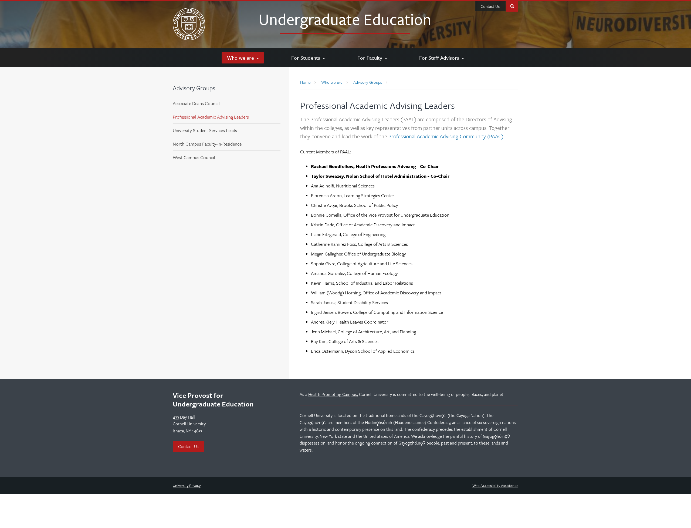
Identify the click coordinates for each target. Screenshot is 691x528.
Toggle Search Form (512, 6)
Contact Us (490, 6)
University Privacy (187, 485)
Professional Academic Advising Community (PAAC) (445, 136)
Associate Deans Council (196, 103)
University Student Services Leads (205, 130)
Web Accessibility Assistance (495, 485)
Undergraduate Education (345, 19)
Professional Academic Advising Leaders (211, 116)
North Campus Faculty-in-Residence (207, 143)
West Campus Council (194, 157)
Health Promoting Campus (332, 394)
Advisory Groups (194, 87)
